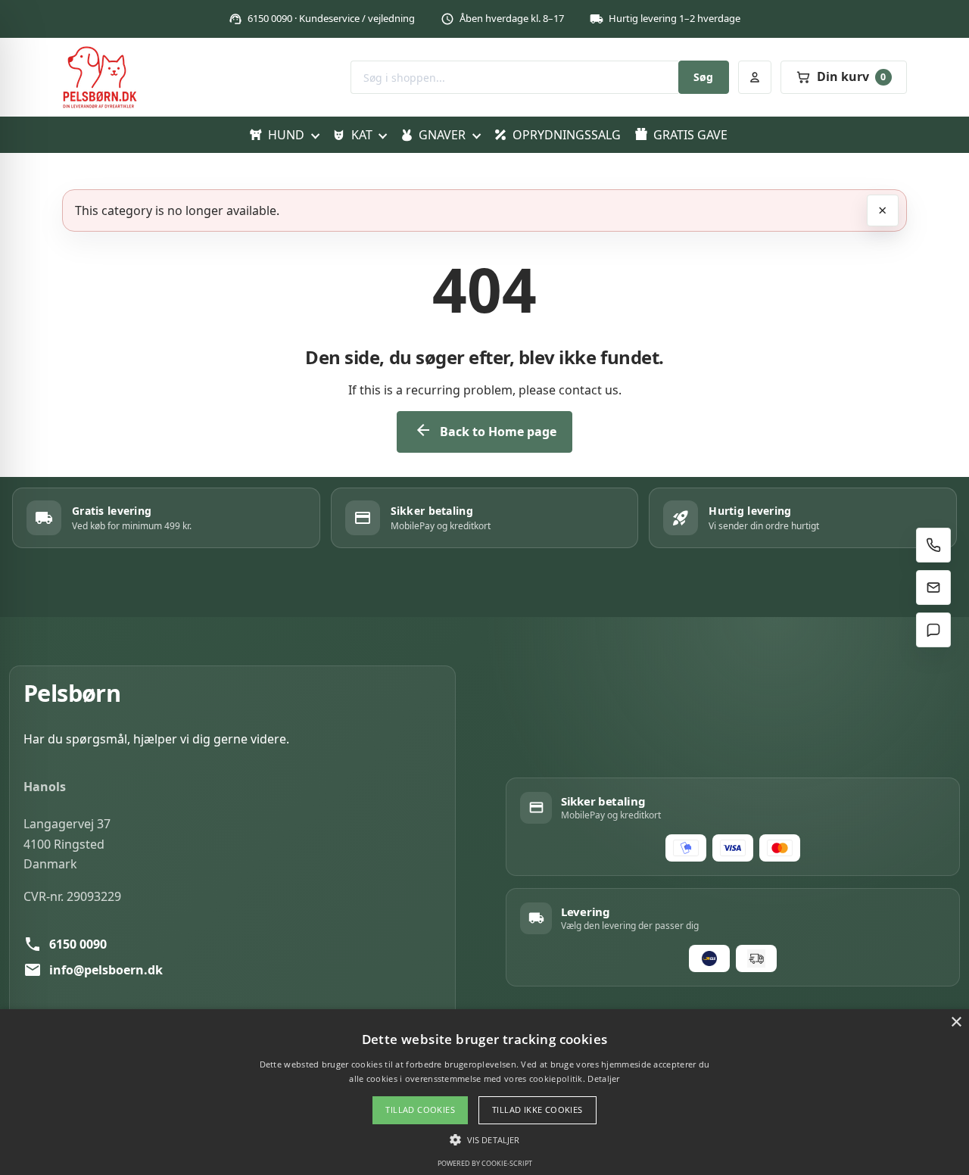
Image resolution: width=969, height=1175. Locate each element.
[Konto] (754, 77)
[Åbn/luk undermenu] (314, 134)
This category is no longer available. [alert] (177, 210)
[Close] (883, 210)
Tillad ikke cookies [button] (537, 1109)
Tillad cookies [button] (420, 1109)
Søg (703, 77)
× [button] (955, 1022)
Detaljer (603, 1078)
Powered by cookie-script (485, 1163)
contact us (588, 390)
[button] (484, 1139)
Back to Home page (485, 430)
